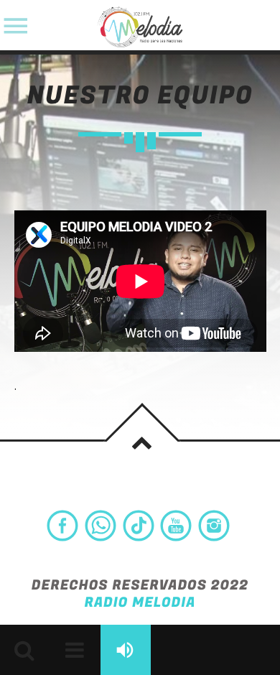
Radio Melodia (140, 603)
